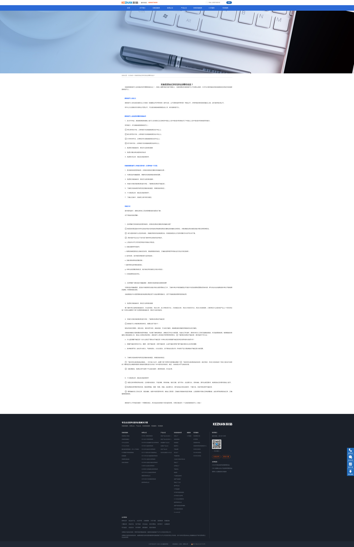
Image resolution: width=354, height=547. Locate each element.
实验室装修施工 (125, 439)
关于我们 (142, 8)
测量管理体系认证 (146, 475)
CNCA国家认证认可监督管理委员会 (222, 468)
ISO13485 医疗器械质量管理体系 (150, 455)
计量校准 (124, 524)
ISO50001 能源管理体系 (147, 446)
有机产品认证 (164, 449)
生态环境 (139, 520)
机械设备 (167, 520)
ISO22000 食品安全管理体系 (148, 449)
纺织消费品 (152, 524)
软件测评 (138, 527)
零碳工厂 (176, 462)
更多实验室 (152, 527)
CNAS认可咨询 (125, 446)
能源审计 (176, 446)
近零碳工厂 (176, 465)
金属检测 (167, 524)
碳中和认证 (176, 485)
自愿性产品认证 (164, 446)
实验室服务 (156, 8)
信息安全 (131, 527)
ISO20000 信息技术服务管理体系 (150, 462)
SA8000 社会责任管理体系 (148, 465)
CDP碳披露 (176, 489)
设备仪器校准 (125, 462)
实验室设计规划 (125, 436)
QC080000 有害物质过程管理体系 (150, 469)
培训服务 (225, 8)
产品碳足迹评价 (178, 475)
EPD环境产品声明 (178, 495)
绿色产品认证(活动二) (166, 439)
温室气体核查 (177, 479)
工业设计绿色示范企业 (179, 459)
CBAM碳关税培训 (178, 509)
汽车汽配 (153, 520)
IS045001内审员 (197, 455)
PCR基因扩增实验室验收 (128, 452)
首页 (128, 8)
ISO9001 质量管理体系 (147, 436)
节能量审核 (176, 455)
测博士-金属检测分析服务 (219, 471)
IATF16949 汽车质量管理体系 (149, 479)
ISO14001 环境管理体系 (147, 439)
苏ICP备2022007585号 (199, 544)
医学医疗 (160, 524)
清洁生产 (176, 452)
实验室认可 (152, 103)
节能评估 (176, 469)
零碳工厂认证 (177, 482)
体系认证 (170, 8)
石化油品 (145, 524)
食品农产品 (132, 520)
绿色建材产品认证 (165, 442)
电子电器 (138, 524)
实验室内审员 (196, 442)
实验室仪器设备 (125, 459)
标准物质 (124, 455)
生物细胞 (146, 520)
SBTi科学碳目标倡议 (179, 492)
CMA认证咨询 (125, 442)
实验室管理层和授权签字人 (200, 446)
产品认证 (184, 8)
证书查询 (195, 439)
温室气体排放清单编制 (179, 505)
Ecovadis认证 (177, 512)
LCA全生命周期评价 (179, 499)
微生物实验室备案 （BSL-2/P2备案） (131, 449)
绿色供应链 (176, 439)
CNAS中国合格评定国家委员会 (221, 465)
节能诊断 (176, 449)
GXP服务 (212, 8)
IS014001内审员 (197, 452)
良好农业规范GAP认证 (166, 452)
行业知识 (130, 75)
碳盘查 (175, 472)
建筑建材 (145, 527)
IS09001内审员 (197, 449)
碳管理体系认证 (145, 482)
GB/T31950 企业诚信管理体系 (149, 472)
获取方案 (226, 456)
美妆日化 (131, 524)
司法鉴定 (124, 527)
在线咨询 (216, 456)
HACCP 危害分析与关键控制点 (149, 452)
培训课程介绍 (196, 436)
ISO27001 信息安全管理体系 (148, 459)
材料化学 (124, 520)
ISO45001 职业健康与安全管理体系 (150, 442)
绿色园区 (176, 442)
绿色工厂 (176, 436)
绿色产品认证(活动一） (166, 436)
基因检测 (160, 520)
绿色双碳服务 (197, 8)
